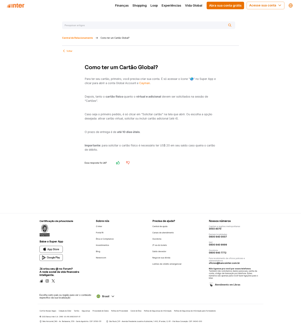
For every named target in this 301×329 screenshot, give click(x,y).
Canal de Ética (135, 311)
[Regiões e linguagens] (290, 5)
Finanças (122, 5)
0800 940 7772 (217, 252)
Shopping (139, 5)
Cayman (144, 83)
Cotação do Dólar (65, 311)
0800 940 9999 (218, 244)
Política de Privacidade (119, 311)
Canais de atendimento (163, 232)
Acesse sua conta (262, 5)
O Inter (99, 226)
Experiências (171, 5)
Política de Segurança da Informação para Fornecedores (195, 311)
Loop (154, 5)
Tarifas (76, 311)
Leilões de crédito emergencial (166, 264)
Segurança (86, 311)
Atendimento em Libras (227, 284)
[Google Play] (51, 257)
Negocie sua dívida (161, 257)
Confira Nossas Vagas (48, 311)
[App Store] (51, 249)
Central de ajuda (159, 226)
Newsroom (101, 257)
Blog (98, 251)
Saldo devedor (159, 251)
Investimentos (102, 245)
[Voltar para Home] (16, 5)
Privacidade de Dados (100, 311)
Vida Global (193, 5)
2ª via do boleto (159, 245)
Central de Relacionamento (77, 37)
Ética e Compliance (105, 239)
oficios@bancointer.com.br (224, 263)
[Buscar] (230, 25)
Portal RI (99, 232)
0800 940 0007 (218, 236)
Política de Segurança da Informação (158, 311)
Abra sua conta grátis (225, 5)
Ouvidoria (156, 239)
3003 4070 (215, 228)
